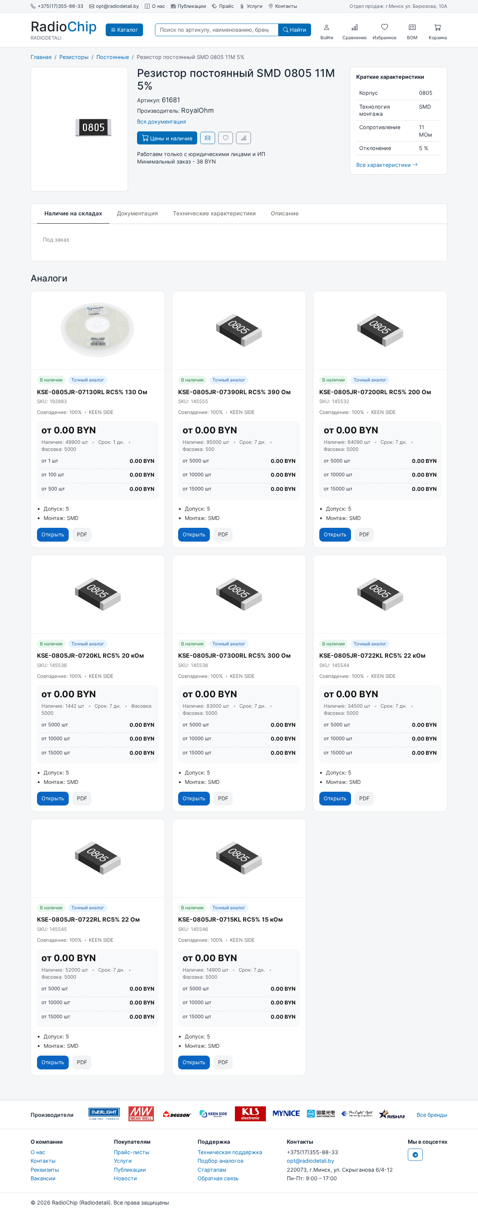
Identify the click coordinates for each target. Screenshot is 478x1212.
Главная (41, 57)
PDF (82, 534)
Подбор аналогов (220, 1161)
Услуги (255, 6)
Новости (125, 1178)
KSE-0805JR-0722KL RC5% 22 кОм (372, 655)
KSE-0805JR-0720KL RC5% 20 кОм (90, 655)
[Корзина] (437, 27)
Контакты (286, 6)
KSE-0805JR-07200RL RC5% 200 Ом (375, 392)
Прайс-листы (131, 1152)
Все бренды (432, 1115)
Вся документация (161, 121)
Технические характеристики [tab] (214, 213)
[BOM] (412, 27)
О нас (158, 6)
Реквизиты (45, 1169)
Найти (297, 30)
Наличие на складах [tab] (73, 213)
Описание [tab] (285, 213)
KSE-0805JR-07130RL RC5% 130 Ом (92, 392)
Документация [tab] (137, 213)
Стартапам (212, 1169)
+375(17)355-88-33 (60, 6)
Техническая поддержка (230, 1152)
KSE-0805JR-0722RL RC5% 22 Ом (88, 919)
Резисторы (74, 57)
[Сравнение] (354, 27)
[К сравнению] (243, 138)
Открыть (52, 534)
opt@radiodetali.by (117, 6)
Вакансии (43, 1178)
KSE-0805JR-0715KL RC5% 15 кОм (230, 919)
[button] (326, 27)
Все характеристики (384, 165)
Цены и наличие (170, 138)
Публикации (192, 6)
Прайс (226, 6)
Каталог (127, 30)
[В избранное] (225, 138)
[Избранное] (384, 27)
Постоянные (112, 57)
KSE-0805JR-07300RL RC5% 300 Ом (234, 655)
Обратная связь (218, 1178)
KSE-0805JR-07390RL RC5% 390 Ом (234, 392)
